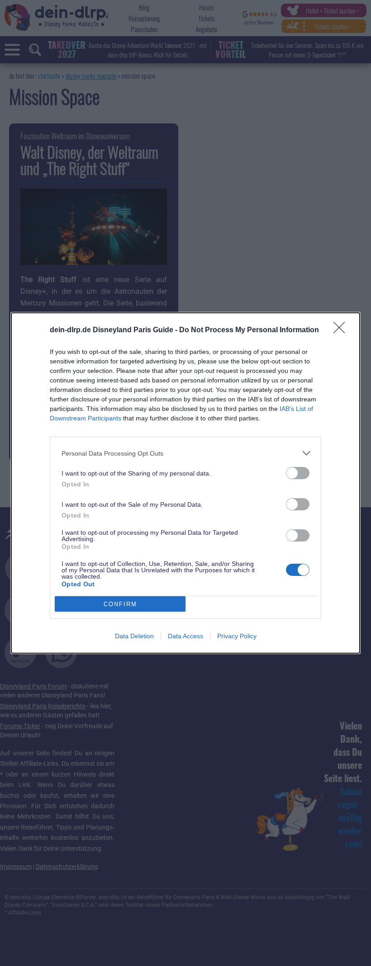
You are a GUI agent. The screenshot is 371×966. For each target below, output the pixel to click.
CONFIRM (120, 604)
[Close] (342, 330)
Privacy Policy (237, 636)
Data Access (185, 636)
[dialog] (185, 483)
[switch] (297, 473)
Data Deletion (134, 636)
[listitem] (185, 453)
